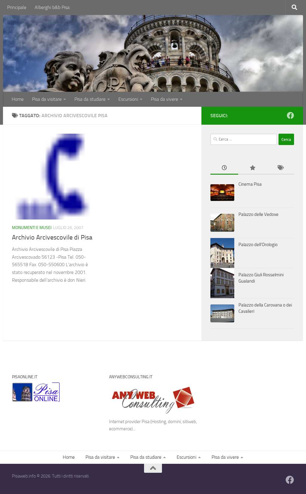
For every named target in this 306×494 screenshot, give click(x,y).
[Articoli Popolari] (252, 168)
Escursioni (128, 99)
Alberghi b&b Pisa (52, 7)
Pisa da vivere (164, 99)
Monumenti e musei (31, 227)
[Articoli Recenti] (224, 168)
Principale (16, 7)
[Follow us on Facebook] (290, 115)
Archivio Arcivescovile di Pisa (52, 237)
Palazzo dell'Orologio (258, 244)
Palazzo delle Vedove (258, 214)
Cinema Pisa (250, 184)
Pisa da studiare (89, 99)
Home (18, 99)
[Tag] (280, 168)
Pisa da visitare (47, 99)
